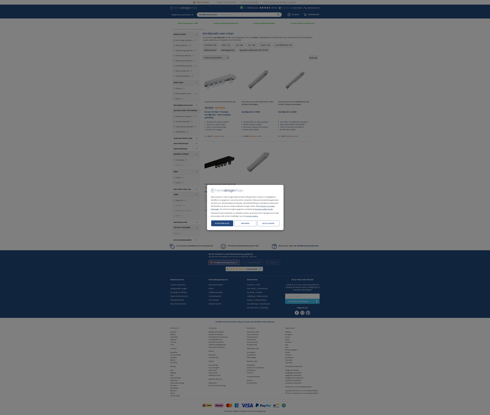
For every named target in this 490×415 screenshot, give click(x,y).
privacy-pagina (252, 216)
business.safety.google (264, 209)
